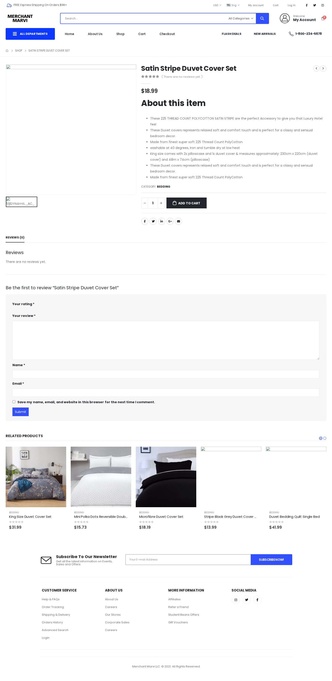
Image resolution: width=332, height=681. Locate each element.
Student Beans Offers (183, 615)
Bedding (163, 187)
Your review (23, 315)
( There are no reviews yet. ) (182, 77)
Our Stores (113, 615)
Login (45, 638)
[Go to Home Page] (7, 51)
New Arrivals (265, 34)
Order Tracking (53, 607)
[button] (321, 438)
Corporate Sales (117, 622)
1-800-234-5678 (308, 33)
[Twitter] (314, 5)
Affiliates (174, 599)
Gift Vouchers (178, 622)
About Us (95, 34)
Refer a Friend (178, 607)
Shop (120, 34)
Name (18, 365)
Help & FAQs (51, 599)
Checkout (167, 34)
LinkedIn (161, 221)
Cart (276, 5)
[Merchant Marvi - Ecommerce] (20, 18)
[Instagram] (322, 5)
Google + (170, 221)
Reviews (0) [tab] (15, 237)
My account (256, 5)
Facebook (144, 221)
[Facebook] (306, 5)
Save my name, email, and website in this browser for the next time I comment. (86, 402)
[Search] (262, 18)
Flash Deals (231, 34)
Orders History (52, 622)
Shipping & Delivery (56, 615)
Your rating (23, 304)
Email (178, 221)
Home (69, 34)
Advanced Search (55, 630)
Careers (111, 607)
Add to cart (189, 203)
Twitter (153, 221)
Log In (292, 5)
